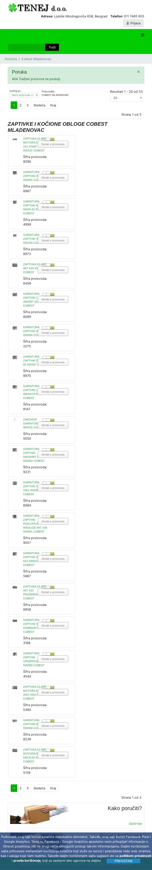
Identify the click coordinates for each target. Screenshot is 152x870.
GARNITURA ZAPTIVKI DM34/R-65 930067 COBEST (36, 360)
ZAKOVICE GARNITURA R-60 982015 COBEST (34, 423)
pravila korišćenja (27, 860)
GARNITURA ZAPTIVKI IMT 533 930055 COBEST (35, 175)
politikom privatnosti (135, 856)
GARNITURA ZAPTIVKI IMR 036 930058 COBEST (35, 724)
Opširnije (135, 824)
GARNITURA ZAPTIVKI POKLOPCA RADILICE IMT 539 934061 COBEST (35, 523)
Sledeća (39, 105)
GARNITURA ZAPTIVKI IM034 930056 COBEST (34, 331)
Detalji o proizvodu (53, 144)
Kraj (53, 105)
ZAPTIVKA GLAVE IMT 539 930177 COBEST (34, 268)
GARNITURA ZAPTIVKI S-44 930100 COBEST (34, 238)
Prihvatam (123, 861)
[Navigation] (142, 35)
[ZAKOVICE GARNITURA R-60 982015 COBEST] (14, 420)
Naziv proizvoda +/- (23, 95)
